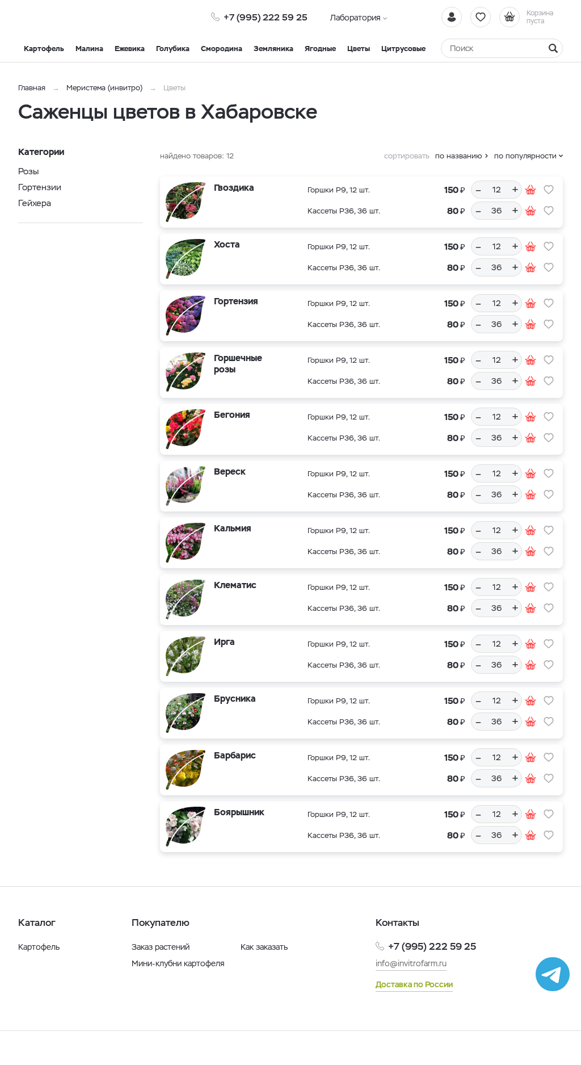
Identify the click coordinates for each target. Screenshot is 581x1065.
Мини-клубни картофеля (178, 963)
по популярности (525, 156)
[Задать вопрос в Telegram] (553, 974)
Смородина (221, 48)
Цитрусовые (403, 48)
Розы (28, 171)
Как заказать (264, 947)
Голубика (173, 48)
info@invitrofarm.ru (411, 963)
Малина (89, 48)
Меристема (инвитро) (105, 88)
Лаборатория (355, 17)
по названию (458, 156)
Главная (31, 88)
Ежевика (130, 48)
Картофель (44, 48)
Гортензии (39, 187)
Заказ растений (161, 947)
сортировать (407, 156)
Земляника (273, 48)
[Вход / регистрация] (451, 17)
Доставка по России (414, 984)
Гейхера (34, 203)
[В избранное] (548, 189)
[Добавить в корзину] (530, 189)
